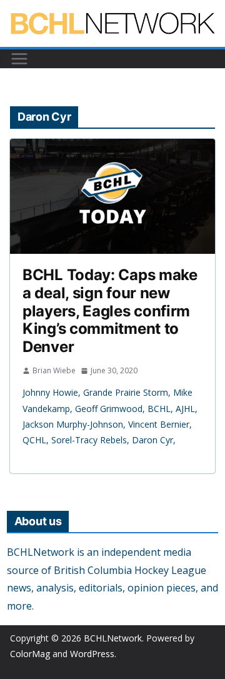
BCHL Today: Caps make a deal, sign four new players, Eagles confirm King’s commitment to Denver (110, 311)
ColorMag (30, 654)
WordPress (92, 654)
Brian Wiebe (54, 370)
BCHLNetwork (113, 638)
